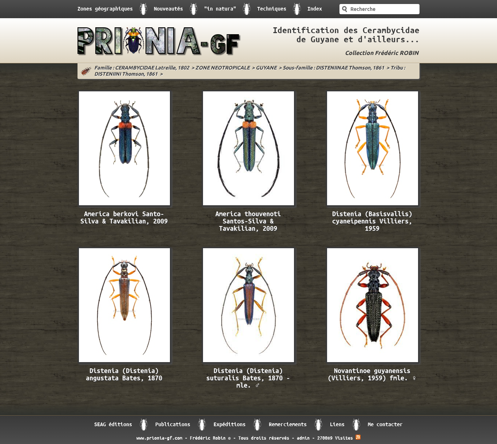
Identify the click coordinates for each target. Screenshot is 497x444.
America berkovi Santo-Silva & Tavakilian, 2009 (124, 217)
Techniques (271, 9)
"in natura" (220, 9)
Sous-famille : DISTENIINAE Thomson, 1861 (333, 68)
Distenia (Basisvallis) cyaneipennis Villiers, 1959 (372, 221)
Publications (172, 424)
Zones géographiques (105, 9)
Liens (337, 424)
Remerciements (288, 424)
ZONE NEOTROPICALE (222, 68)
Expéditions (230, 424)
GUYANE (266, 68)
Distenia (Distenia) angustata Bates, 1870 (124, 374)
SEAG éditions (113, 424)
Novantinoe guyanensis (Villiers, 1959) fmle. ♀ (372, 374)
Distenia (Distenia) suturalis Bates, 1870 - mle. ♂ (248, 378)
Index (314, 9)
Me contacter (385, 424)
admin (303, 438)
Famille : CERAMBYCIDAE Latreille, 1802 (141, 68)
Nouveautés (168, 9)
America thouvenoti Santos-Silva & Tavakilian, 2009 (248, 221)
